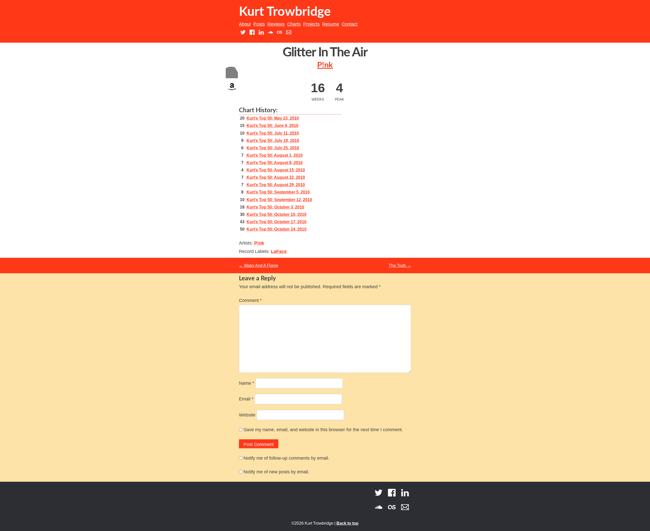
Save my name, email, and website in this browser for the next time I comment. (323, 429)
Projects (311, 24)
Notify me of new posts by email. (276, 471)
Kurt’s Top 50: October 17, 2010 (276, 222)
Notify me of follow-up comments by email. (286, 458)
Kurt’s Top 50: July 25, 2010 (273, 148)
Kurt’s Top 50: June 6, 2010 (272, 125)
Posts (259, 24)
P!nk (325, 65)
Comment (250, 300)
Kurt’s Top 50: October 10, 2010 (276, 214)
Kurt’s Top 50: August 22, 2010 (276, 177)
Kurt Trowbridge (285, 12)
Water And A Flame (258, 265)
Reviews (276, 24)
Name (246, 383)
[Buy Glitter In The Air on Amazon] (232, 91)
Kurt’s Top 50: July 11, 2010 (273, 133)
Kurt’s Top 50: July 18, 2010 (273, 140)
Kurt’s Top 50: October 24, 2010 (276, 229)
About (245, 24)
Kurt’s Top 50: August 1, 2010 (275, 155)
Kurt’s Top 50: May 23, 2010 (273, 118)
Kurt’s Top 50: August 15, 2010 (276, 170)
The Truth (400, 265)
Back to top (347, 523)
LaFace (279, 251)
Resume (330, 24)
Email (246, 398)
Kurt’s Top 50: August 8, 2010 (275, 162)
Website (247, 414)
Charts (294, 24)
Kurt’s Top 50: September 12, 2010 (279, 200)
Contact (350, 24)
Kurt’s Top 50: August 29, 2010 (276, 185)
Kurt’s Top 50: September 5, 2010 (278, 192)
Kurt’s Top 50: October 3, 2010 (275, 207)
